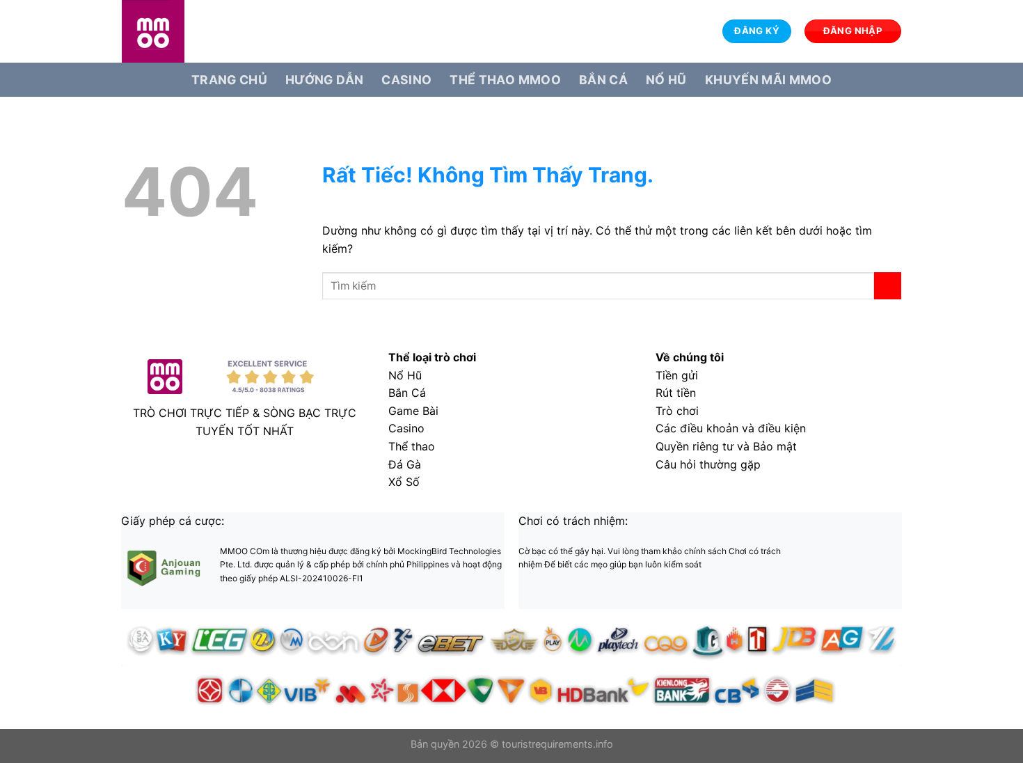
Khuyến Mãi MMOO (768, 79)
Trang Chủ (229, 79)
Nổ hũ (666, 79)
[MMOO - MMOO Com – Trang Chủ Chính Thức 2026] (191, 31)
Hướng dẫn (324, 79)
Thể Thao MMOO (505, 79)
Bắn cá (603, 79)
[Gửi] (887, 285)
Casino (406, 79)
